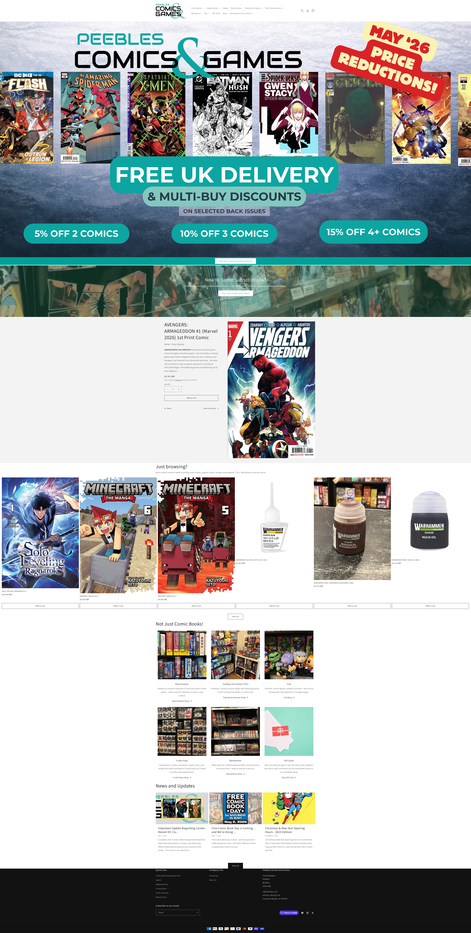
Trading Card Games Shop (234, 697)
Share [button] (169, 408)
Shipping (178, 380)
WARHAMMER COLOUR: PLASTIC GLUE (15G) (251, 560)
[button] (197, 8)
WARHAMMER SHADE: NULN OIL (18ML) (405, 560)
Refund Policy (161, 897)
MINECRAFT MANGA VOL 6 (89, 596)
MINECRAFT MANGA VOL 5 (167, 596)
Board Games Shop (180, 701)
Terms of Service (162, 893)
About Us (213, 880)
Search (158, 880)
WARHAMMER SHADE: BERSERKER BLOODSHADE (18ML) (334, 583)
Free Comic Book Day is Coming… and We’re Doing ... (234, 830)
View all (235, 616)
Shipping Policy (162, 884)
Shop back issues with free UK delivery (235, 261)
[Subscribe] (197, 912)
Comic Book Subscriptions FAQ (168, 876)
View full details (209, 408)
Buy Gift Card (288, 777)
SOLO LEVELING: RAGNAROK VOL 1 (14, 591)
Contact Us (213, 876)
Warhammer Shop (234, 774)
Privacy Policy (161, 888)
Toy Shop (288, 697)
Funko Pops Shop (181, 777)
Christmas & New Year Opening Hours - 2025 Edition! (285, 830)
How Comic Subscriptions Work (235, 293)
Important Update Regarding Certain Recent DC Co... (181, 830)
